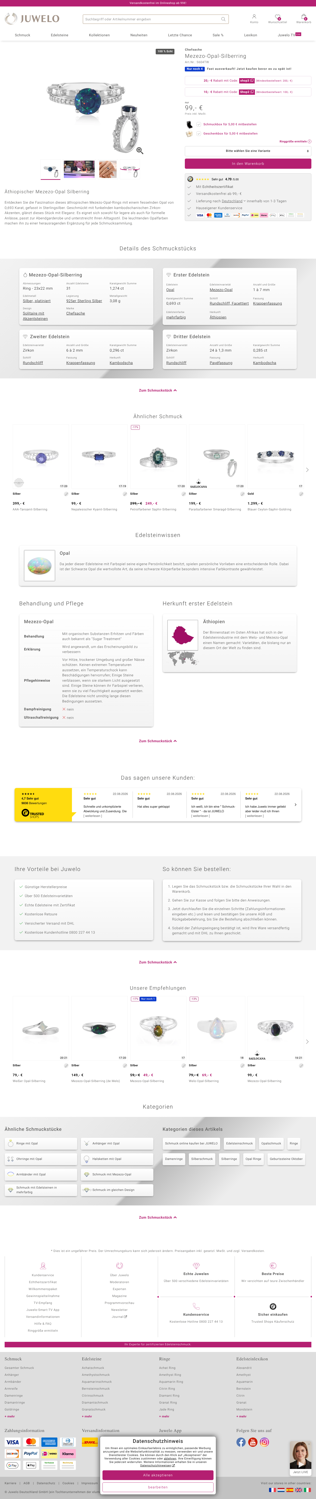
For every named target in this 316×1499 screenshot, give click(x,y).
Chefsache (75, 313)
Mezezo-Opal (221, 290)
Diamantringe (15, 1403)
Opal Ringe (253, 1159)
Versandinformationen (43, 1317)
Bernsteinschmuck (96, 1389)
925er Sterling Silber (84, 301)
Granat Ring (168, 1403)
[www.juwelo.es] (289, 1490)
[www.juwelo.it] (307, 1490)
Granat (241, 1403)
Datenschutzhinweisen (155, 1466)
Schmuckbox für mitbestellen (230, 124)
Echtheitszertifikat (43, 1282)
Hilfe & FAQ (43, 1324)
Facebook (241, 1442)
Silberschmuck (202, 1159)
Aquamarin (244, 1382)
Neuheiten (139, 35)
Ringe (294, 1143)
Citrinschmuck (93, 1396)
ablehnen (170, 1459)
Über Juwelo (119, 1275)
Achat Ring (167, 1368)
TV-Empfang (43, 1303)
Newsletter (119, 1310)
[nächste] (306, 469)
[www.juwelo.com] (298, 1490)
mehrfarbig (176, 317)
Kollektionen (99, 35)
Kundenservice (43, 1275)
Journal (118, 1317)
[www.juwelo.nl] (281, 1490)
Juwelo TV (289, 35)
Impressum (89, 1483)
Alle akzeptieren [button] (158, 1475)
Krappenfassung (267, 303)
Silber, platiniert (37, 301)
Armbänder (13, 1382)
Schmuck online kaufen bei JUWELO (191, 1143)
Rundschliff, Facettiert (229, 303)
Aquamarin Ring (171, 1382)
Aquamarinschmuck (97, 1382)
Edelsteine (59, 35)
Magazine (119, 1296)
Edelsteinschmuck (239, 1143)
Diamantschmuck (95, 1403)
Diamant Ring (169, 1396)
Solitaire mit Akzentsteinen (35, 316)
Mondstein (244, 1409)
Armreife (11, 1389)
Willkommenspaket (43, 1289)
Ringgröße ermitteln (43, 1331)
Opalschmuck (271, 1143)
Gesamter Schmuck (19, 1368)
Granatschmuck (94, 1409)
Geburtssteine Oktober (286, 1159)
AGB (26, 1483)
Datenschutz (46, 1483)
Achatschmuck (93, 1368)
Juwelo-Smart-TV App (42, 1310)
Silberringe (229, 1159)
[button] (254, 19)
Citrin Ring (167, 1389)
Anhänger (12, 1375)
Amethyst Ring (170, 1375)
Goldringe (12, 1409)
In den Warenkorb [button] (248, 163)
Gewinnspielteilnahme (43, 1296)
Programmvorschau (119, 1303)
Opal (170, 290)
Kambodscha (121, 363)
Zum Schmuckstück (155, 390)
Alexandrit (244, 1368)
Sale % (218, 35)
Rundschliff (33, 363)
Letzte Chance (180, 35)
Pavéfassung (221, 363)
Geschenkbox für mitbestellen (230, 134)
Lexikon (250, 35)
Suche (224, 19)
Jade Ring (166, 1409)
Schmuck (22, 35)
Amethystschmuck (96, 1375)
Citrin (240, 1396)
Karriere (10, 1483)
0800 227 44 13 (211, 1322)
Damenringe (174, 1159)
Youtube (252, 1442)
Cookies (68, 1483)
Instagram (264, 1442)
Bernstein (243, 1389)
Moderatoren (119, 1282)
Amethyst (243, 1375)
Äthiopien (218, 317)
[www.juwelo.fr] (272, 1490)
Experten (119, 1289)
